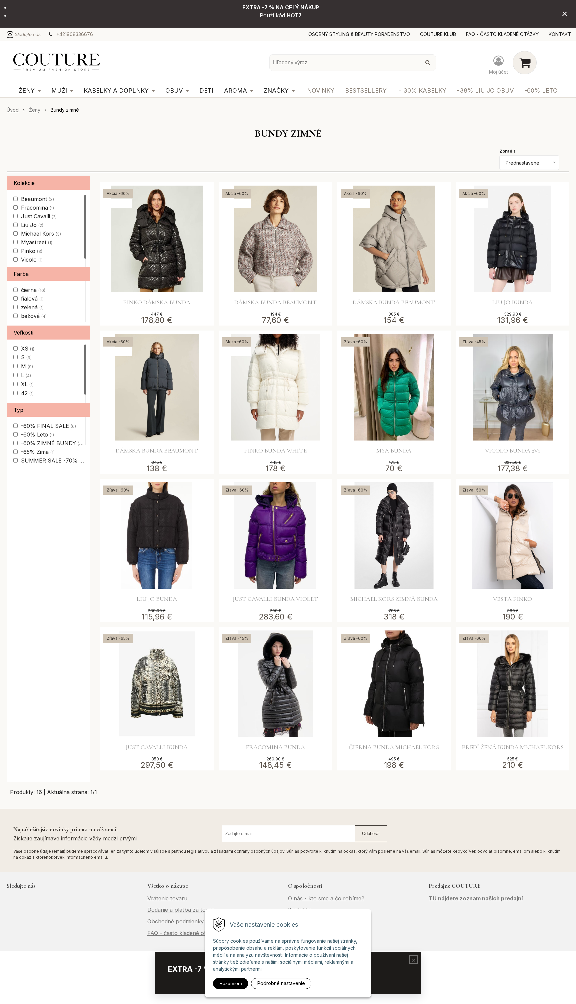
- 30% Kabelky (422, 90)
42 (27, 393)
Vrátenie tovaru (167, 898)
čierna (33, 290)
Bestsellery (366, 90)
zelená (32, 307)
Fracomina (37, 207)
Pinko (31, 251)
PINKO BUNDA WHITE (275, 450)
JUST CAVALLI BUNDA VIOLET (275, 598)
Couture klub (438, 34)
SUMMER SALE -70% (52, 460)
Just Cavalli (39, 216)
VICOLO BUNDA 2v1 (512, 450)
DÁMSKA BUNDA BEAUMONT (275, 302)
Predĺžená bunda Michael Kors (513, 747)
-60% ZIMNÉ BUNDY (52, 443)
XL (27, 384)
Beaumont (37, 199)
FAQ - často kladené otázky (502, 34)
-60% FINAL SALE (48, 426)
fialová (32, 298)
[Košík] (525, 62)
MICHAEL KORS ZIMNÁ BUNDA (394, 598)
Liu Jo (32, 225)
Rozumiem (230, 983)
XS (27, 348)
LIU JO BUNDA (512, 302)
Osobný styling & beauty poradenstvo (359, 34)
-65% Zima (38, 452)
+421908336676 (74, 34)
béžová (34, 316)
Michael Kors (41, 233)
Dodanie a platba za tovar (180, 909)
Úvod (13, 110)
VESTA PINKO (512, 598)
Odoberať (371, 833)
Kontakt (560, 34)
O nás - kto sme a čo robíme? (326, 898)
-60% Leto (541, 90)
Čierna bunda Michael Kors (394, 747)
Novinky (320, 90)
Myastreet (36, 242)
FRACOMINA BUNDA (275, 747)
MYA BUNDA (393, 450)
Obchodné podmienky (175, 921)
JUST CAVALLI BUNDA (157, 747)
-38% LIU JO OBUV (485, 90)
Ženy (34, 110)
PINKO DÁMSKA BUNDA (156, 302)
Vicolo (32, 259)
